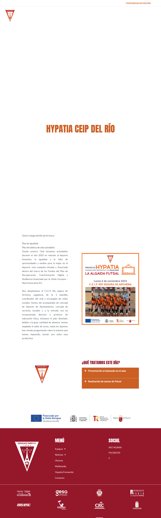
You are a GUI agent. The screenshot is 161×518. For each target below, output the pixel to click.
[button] (138, 3)
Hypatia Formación (64, 472)
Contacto (59, 477)
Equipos (59, 448)
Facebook (114, 452)
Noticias (59, 454)
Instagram (115, 447)
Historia (59, 460)
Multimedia (60, 466)
